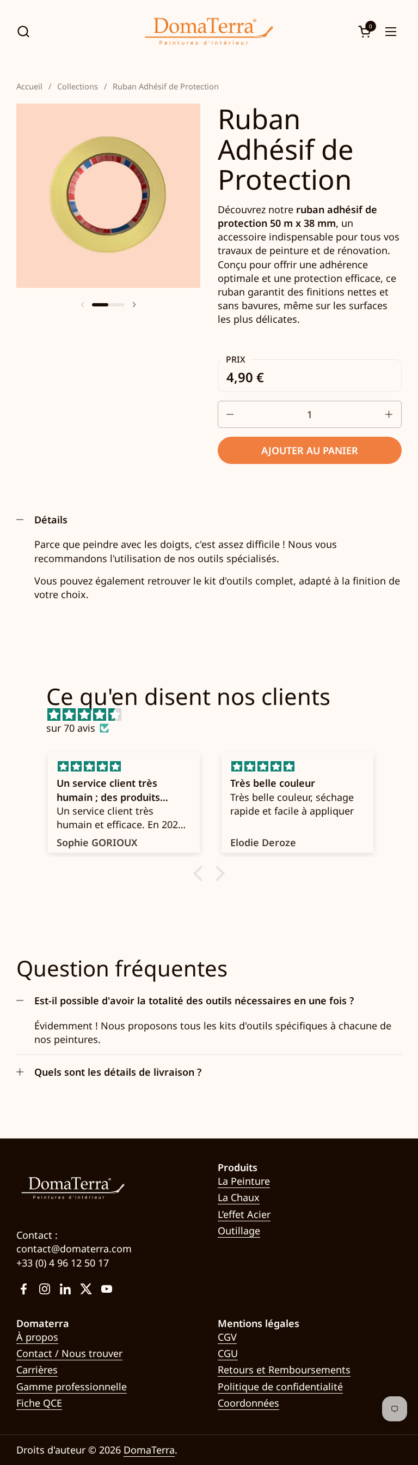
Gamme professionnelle (71, 1386)
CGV (227, 1336)
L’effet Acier (244, 1214)
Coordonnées (248, 1402)
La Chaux (239, 1197)
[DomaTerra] (208, 31)
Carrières (37, 1369)
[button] (23, 31)
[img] (214, 714)
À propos (37, 1336)
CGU (228, 1353)
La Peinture (244, 1180)
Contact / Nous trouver (69, 1353)
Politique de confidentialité (280, 1386)
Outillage (239, 1230)
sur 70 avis (70, 727)
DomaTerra (149, 1449)
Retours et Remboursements (284, 1369)
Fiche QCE (39, 1402)
